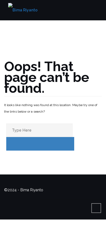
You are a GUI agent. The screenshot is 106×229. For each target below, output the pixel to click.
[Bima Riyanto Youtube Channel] (77, 196)
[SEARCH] (40, 144)
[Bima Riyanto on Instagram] (67, 196)
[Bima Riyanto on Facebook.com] (47, 196)
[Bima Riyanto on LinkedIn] (87, 196)
